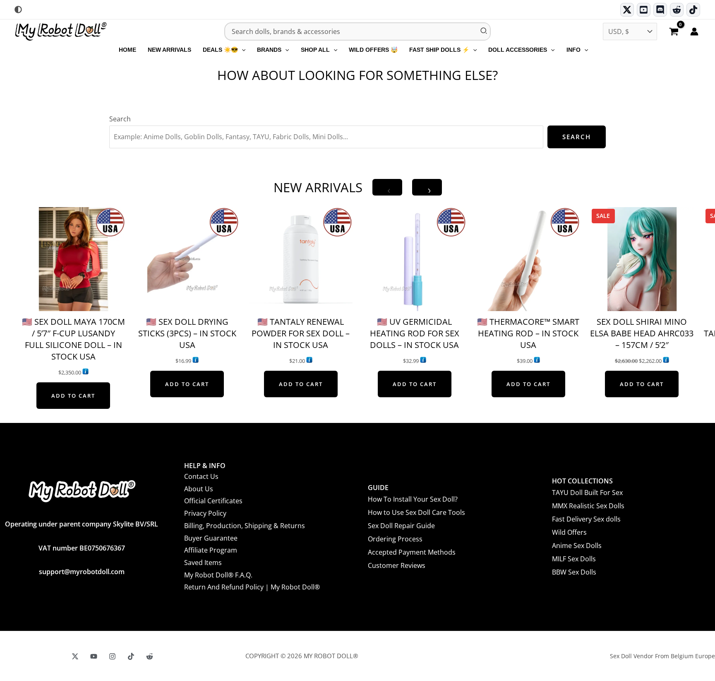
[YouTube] (93, 656)
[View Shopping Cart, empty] (673, 32)
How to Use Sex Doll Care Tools (416, 512)
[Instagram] (112, 656)
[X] (75, 656)
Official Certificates (213, 500)
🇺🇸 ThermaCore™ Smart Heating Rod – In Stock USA (528, 333)
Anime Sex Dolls (577, 545)
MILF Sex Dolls (574, 558)
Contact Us (201, 476)
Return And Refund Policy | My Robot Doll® (252, 587)
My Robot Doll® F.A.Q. (218, 575)
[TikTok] (693, 10)
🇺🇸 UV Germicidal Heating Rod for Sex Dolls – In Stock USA (414, 333)
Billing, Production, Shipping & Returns (244, 525)
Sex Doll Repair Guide (401, 525)
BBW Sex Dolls (574, 572)
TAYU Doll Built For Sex (587, 492)
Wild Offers (569, 532)
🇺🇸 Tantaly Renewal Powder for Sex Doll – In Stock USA (301, 333)
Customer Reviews (396, 565)
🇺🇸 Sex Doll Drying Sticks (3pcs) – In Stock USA (187, 333)
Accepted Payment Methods (412, 552)
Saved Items (203, 562)
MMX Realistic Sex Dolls (588, 505)
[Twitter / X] (627, 10)
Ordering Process (395, 538)
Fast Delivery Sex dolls (586, 519)
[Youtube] (643, 10)
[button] (241, 49)
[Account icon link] (694, 31)
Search (120, 118)
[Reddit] (677, 10)
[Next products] (427, 187)
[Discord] (660, 10)
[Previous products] (387, 187)
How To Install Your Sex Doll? (413, 499)
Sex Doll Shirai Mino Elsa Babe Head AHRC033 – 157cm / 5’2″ (641, 333)
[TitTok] (130, 656)
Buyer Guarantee (211, 538)
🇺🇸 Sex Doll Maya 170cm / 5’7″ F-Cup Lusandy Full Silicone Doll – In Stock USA (73, 339)
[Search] (484, 31)
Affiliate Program (210, 550)
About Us (198, 488)
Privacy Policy (205, 513)
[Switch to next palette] (18, 9)
